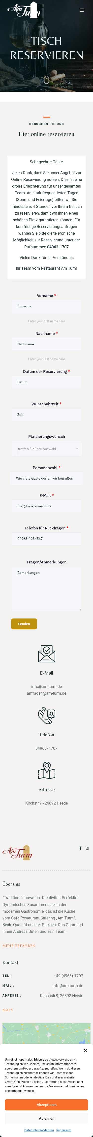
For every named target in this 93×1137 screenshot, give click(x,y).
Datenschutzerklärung (39, 1130)
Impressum (63, 1130)
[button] (85, 1049)
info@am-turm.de (46, 686)
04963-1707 (58, 247)
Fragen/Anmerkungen (46, 561)
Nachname (46, 333)
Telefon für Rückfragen (46, 527)
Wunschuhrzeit (46, 403)
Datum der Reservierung (46, 371)
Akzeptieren (47, 1105)
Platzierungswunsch (46, 436)
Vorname (46, 295)
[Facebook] (81, 848)
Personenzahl (47, 467)
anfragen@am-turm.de (46, 693)
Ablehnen (46, 1118)
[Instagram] (87, 848)
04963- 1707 (46, 748)
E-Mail (46, 495)
